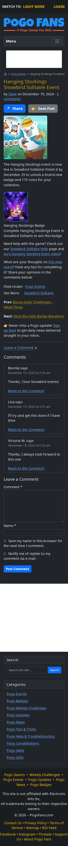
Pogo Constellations (23, 743)
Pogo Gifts (15, 757)
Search (54, 670)
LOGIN (59, 6)
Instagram (27, 834)
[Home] (5, 74)
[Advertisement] (34, 59)
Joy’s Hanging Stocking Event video (32, 254)
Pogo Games (14, 775)
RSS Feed (49, 828)
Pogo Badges (17, 701)
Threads (45, 834)
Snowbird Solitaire (39, 293)
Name (10, 525)
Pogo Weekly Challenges (26, 708)
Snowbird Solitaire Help (29, 249)
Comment (13, 487)
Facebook (8, 834)
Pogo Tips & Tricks (21, 729)
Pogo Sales (15, 750)
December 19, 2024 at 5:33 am (29, 445)
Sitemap (32, 828)
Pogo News (16, 722)
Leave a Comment (18, 347)
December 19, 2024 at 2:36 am (29, 373)
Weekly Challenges (45, 775)
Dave (13, 94)
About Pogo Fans (37, 839)
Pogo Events (18, 74)
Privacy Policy (36, 823)
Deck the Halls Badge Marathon (38, 316)
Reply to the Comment (26, 391)
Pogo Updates (18, 715)
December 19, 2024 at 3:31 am (29, 407)
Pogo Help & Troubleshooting (31, 736)
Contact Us (13, 823)
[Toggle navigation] (57, 41)
